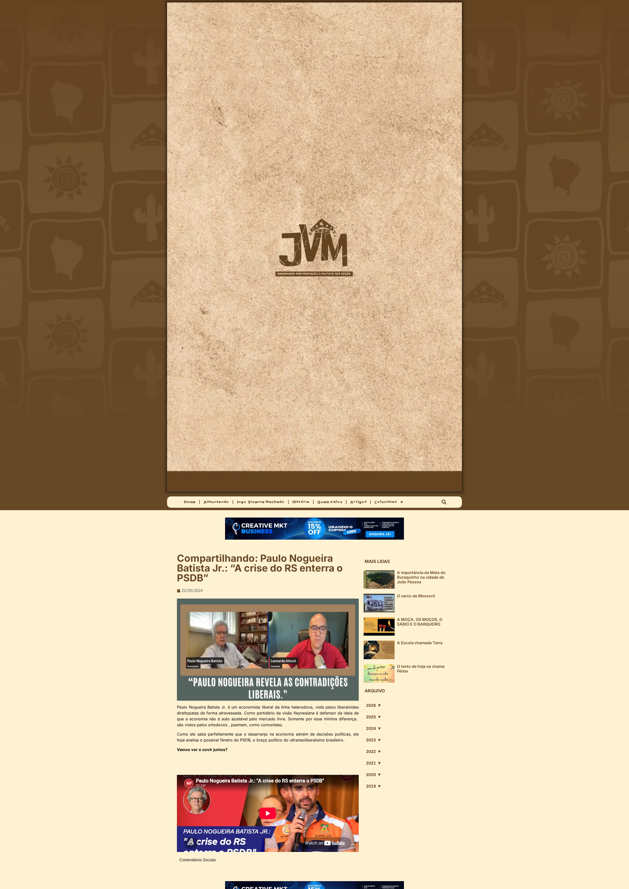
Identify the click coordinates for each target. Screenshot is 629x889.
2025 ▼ (374, 716)
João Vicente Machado (261, 502)
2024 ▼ (374, 728)
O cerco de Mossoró (416, 595)
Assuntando (216, 502)
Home (189, 502)
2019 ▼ (374, 786)
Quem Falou (329, 502)
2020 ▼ (374, 774)
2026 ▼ (374, 705)
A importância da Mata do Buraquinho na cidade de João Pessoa (421, 577)
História (300, 502)
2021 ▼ (374, 763)
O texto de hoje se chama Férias (420, 668)
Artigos (358, 502)
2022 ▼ (374, 751)
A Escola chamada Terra (420, 642)
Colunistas (385, 502)
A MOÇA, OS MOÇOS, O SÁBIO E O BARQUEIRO (419, 622)
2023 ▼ (374, 740)
